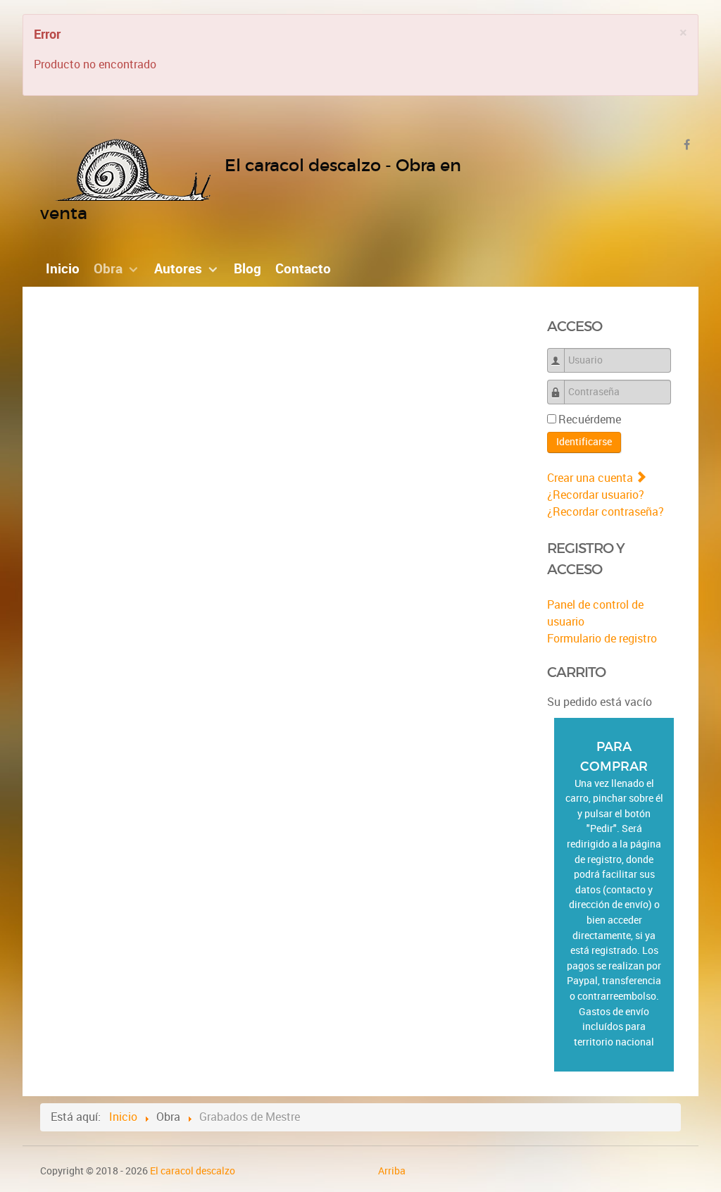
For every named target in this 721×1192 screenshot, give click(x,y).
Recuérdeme (589, 419)
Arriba (392, 1171)
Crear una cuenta (591, 478)
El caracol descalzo (192, 1171)
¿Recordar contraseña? (605, 512)
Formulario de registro (602, 638)
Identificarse (584, 442)
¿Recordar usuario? (595, 495)
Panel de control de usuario (595, 613)
